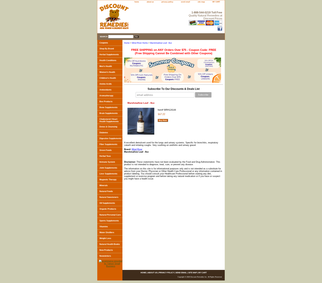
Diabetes (103, 132)
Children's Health (107, 78)
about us (150, 2)
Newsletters (105, 256)
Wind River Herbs (140, 43)
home (137, 2)
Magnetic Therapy (108, 179)
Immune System (107, 162)
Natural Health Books (109, 244)
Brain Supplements (108, 113)
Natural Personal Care (110, 215)
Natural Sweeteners (108, 197)
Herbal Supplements (109, 54)
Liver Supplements (108, 174)
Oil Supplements (107, 203)
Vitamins (103, 226)
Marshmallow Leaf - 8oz (161, 43)
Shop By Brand (106, 49)
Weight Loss (105, 238)
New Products (106, 250)
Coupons (103, 43)
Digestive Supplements (110, 138)
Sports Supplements (109, 221)
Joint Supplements (108, 168)
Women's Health (107, 72)
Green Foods (105, 150)
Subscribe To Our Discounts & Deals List (174, 88)
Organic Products (107, 209)
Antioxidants (105, 90)
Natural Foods (106, 191)
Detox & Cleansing (108, 127)
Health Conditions (107, 60)
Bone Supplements (108, 107)
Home (127, 43)
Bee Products (106, 101)
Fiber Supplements (108, 144)
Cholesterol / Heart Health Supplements (109, 120)
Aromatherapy (106, 96)
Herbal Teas (105, 156)
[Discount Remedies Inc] (139, 17)
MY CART (216, 2)
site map (201, 2)
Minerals (103, 185)
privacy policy (167, 2)
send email (185, 2)
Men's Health (105, 66)
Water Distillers (106, 232)
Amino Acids (105, 84)
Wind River (137, 149)
